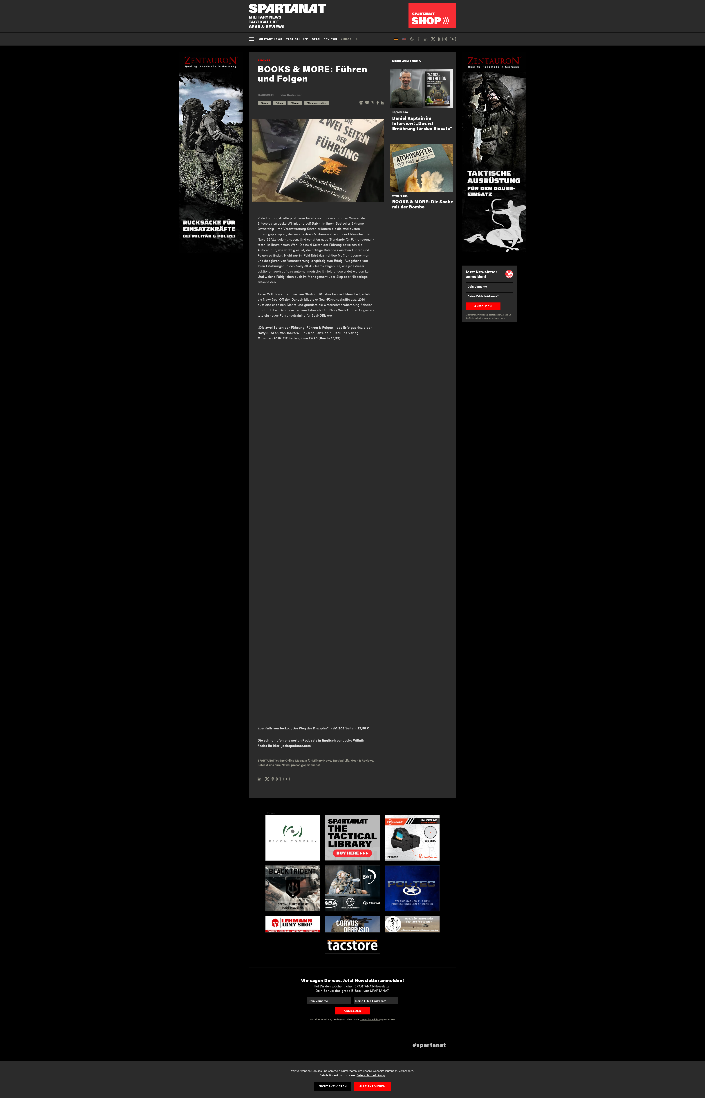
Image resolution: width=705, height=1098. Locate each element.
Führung (294, 103)
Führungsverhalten (316, 103)
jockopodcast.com (296, 745)
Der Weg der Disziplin (309, 728)
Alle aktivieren (372, 1086)
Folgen (279, 103)
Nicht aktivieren (333, 1086)
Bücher (264, 60)
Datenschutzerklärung (371, 1075)
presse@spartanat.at (305, 765)
